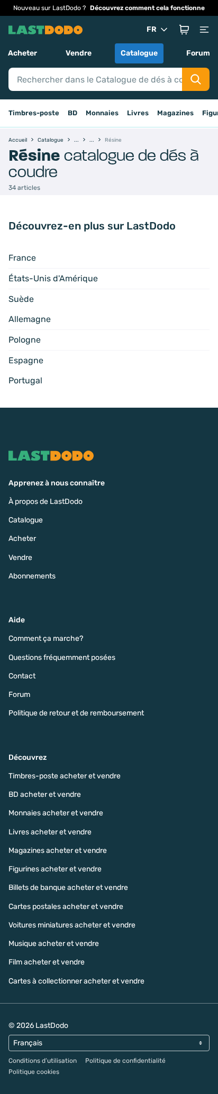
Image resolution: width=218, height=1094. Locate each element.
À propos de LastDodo (45, 501)
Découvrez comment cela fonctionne (147, 8)
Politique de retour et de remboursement (76, 713)
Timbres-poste (33, 113)
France (22, 258)
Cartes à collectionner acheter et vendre (76, 981)
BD (72, 113)
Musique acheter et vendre (53, 943)
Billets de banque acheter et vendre (68, 887)
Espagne (25, 360)
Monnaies (102, 113)
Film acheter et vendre (46, 962)
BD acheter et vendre (44, 794)
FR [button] (152, 29)
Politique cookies (33, 1071)
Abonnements (32, 576)
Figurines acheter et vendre (55, 869)
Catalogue (139, 53)
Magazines (175, 113)
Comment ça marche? (45, 638)
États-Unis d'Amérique (53, 278)
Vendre (79, 53)
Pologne (24, 340)
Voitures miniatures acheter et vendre (71, 925)
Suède (21, 299)
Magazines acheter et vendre (57, 850)
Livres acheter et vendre (50, 832)
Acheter (22, 53)
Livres (138, 113)
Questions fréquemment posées (61, 657)
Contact (21, 676)
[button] (184, 29)
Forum (198, 53)
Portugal (25, 380)
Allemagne (29, 319)
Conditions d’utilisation (42, 1060)
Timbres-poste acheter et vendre (64, 775)
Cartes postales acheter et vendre (65, 906)
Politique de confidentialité (125, 1060)
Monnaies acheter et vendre (55, 812)
